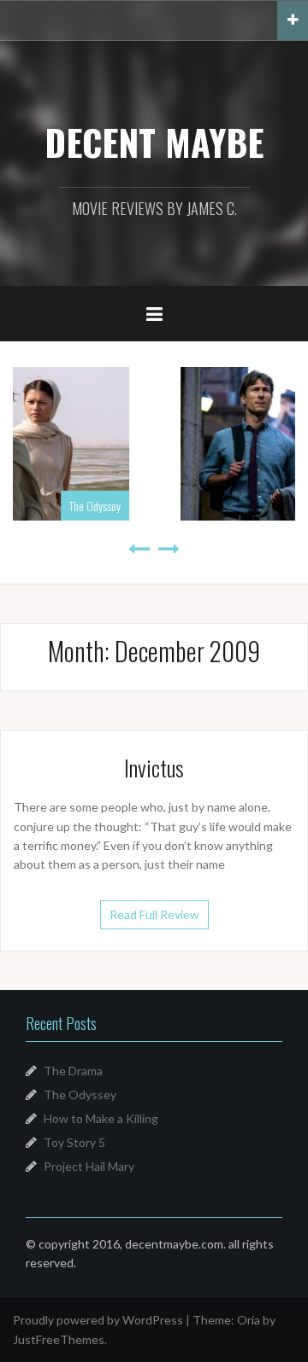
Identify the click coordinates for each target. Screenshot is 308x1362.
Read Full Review (154, 914)
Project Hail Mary (89, 1166)
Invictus (154, 767)
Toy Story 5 (74, 1142)
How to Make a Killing (101, 1118)
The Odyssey (80, 1094)
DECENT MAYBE (154, 141)
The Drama (73, 1070)
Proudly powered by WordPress (98, 1320)
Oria (248, 1320)
